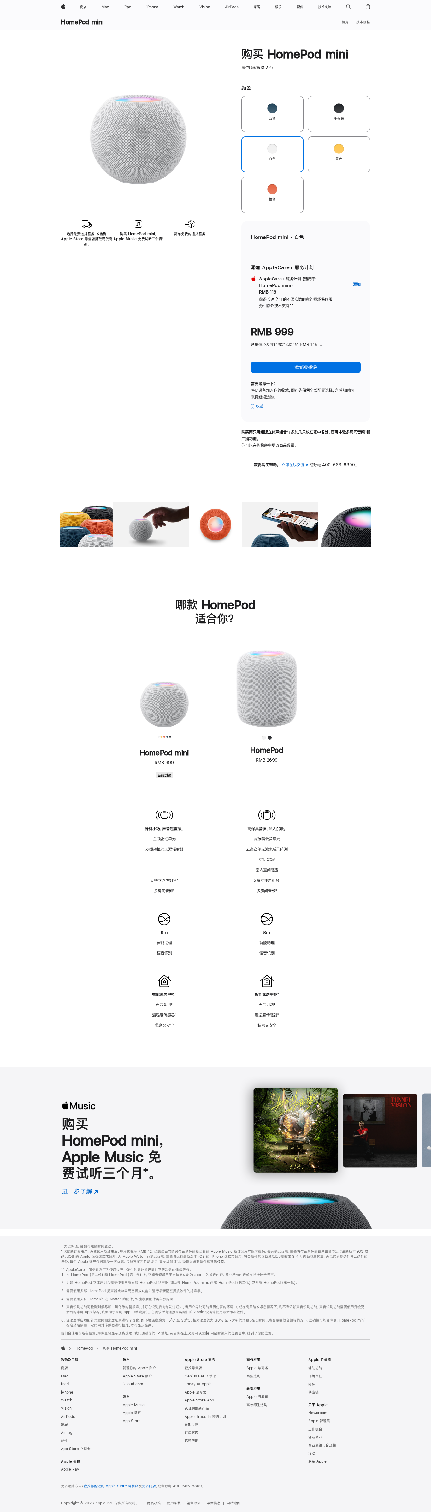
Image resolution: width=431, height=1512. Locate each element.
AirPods (68, 1417)
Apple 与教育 (257, 1397)
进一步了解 (80, 1191)
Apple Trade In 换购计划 (205, 1417)
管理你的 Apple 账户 (139, 1368)
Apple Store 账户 (137, 1376)
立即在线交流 (294, 465)
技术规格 (363, 22)
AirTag (66, 1433)
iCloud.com (133, 1384)
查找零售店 (193, 1368)
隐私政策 (154, 1503)
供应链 (313, 1392)
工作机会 (315, 1429)
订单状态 (191, 1433)
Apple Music (134, 1405)
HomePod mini (82, 22)
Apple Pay (70, 1469)
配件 (64, 1441)
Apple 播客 (132, 1413)
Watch (66, 1400)
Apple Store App (199, 1400)
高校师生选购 (256, 1405)
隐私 (311, 1384)
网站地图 (233, 1503)
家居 (64, 1424)
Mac (64, 1376)
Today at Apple (198, 1384)
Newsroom (317, 1413)
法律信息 (214, 1503)
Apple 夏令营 (195, 1392)
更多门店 (149, 1486)
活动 (311, 1453)
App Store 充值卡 (76, 1449)
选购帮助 (191, 1441)
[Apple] (63, 1348)
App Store (132, 1421)
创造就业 (315, 1437)
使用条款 (174, 1503)
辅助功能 (315, 1368)
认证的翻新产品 (197, 1408)
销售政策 (194, 1503)
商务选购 (253, 1376)
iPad (65, 1384)
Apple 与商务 (257, 1368)
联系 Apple (317, 1461)
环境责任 (315, 1376)
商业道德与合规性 (322, 1445)
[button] (348, 7)
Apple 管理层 (319, 1421)
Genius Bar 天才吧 (200, 1376)
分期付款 (191, 1424)
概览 (345, 22)
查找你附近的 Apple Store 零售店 (111, 1486)
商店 (64, 1368)
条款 (220, 1261)
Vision (66, 1408)
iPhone (67, 1392)
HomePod (84, 1348)
